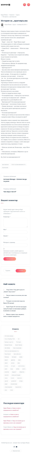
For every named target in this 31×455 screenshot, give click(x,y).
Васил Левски (18, 345)
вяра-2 (6, 360)
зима (18, 363)
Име (5, 229)
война (20, 357)
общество (21, 372)
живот (6, 363)
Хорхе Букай (5, 167)
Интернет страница (9, 242)
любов (17, 369)
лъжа (11, 369)
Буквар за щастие (9, 342)
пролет (6, 381)
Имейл (5, 236)
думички (13, 360)
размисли (13, 381)
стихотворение (8, 387)
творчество (18, 387)
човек (11, 390)
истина (6, 366)
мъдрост (14, 372)
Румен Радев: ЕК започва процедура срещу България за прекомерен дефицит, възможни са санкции (14, 308)
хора (6, 390)
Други (14, 24)
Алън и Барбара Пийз (10, 339)
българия (14, 357)
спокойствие (14, 384)
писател (7, 375)
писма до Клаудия (16, 375)
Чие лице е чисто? (9, 192)
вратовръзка (5, 164)
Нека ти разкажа (17, 348)
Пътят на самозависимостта (18, 164)
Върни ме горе (16, 450)
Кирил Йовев (8, 24)
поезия (12, 378)
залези (12, 363)
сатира (21, 381)
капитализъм (21, 366)
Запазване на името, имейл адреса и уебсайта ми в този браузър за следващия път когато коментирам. (15, 253)
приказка (19, 378)
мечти (23, 369)
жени (19, 360)
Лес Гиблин (7, 348)
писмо (6, 378)
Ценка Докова (17, 354)
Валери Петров (8, 345)
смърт (6, 384)
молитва (7, 372)
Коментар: (6, 216)
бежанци (7, 357)
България (18, 342)
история (13, 366)
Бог (19, 339)
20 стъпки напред (9, 336)
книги (6, 369)
